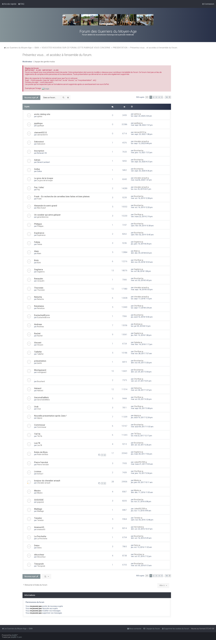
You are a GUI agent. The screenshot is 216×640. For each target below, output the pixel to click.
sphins (39, 116)
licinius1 (40, 474)
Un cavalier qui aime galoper (47, 215)
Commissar (39, 425)
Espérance (39, 233)
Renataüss (39, 306)
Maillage (38, 509)
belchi (39, 363)
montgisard (41, 372)
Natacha (38, 297)
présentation (40, 361)
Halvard (37, 388)
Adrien (37, 160)
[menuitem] (21, 4)
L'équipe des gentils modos (44, 62)
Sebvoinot (39, 141)
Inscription (39, 151)
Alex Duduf (41, 208)
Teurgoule (39, 563)
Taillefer (38, 351)
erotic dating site (42, 114)
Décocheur (41, 557)
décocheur (39, 554)
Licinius (37, 471)
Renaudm (38, 278)
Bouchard (138, 151)
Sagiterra (137, 242)
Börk (36, 260)
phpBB (14, 635)
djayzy (39, 418)
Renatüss (41, 308)
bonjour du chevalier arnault (47, 480)
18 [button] (166, 97)
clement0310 (40, 132)
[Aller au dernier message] (140, 114)
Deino (37, 545)
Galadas (137, 342)
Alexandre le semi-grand (45, 205)
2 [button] (153, 97)
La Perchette (40, 536)
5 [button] (161, 97)
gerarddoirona (42, 217)
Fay (38, 190)
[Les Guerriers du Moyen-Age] (108, 19)
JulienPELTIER (139, 462)
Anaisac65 (39, 527)
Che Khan (138, 215)
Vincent (37, 342)
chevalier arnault (140, 141)
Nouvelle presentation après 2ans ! (50, 415)
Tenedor (38, 518)
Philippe (38, 224)
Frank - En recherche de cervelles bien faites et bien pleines (62, 196)
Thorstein (38, 288)
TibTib (37, 434)
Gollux (37, 169)
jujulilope (38, 123)
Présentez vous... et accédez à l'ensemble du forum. (57, 55)
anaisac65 (41, 529)
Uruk (36, 406)
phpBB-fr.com (16, 637)
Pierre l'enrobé (41, 462)
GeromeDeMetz (41, 397)
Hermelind (138, 527)
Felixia (37, 242)
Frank (39, 199)
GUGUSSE (39, 500)
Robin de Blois (41, 452)
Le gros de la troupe (43, 178)
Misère (136, 480)
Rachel (37, 333)
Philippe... (40, 226)
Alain (36, 251)
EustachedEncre (42, 315)
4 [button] (159, 97)
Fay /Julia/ (39, 187)
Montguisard (40, 370)
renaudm (40, 281)
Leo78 (37, 443)
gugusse (40, 502)
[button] (146, 97)
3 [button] (156, 97)
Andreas (38, 324)
